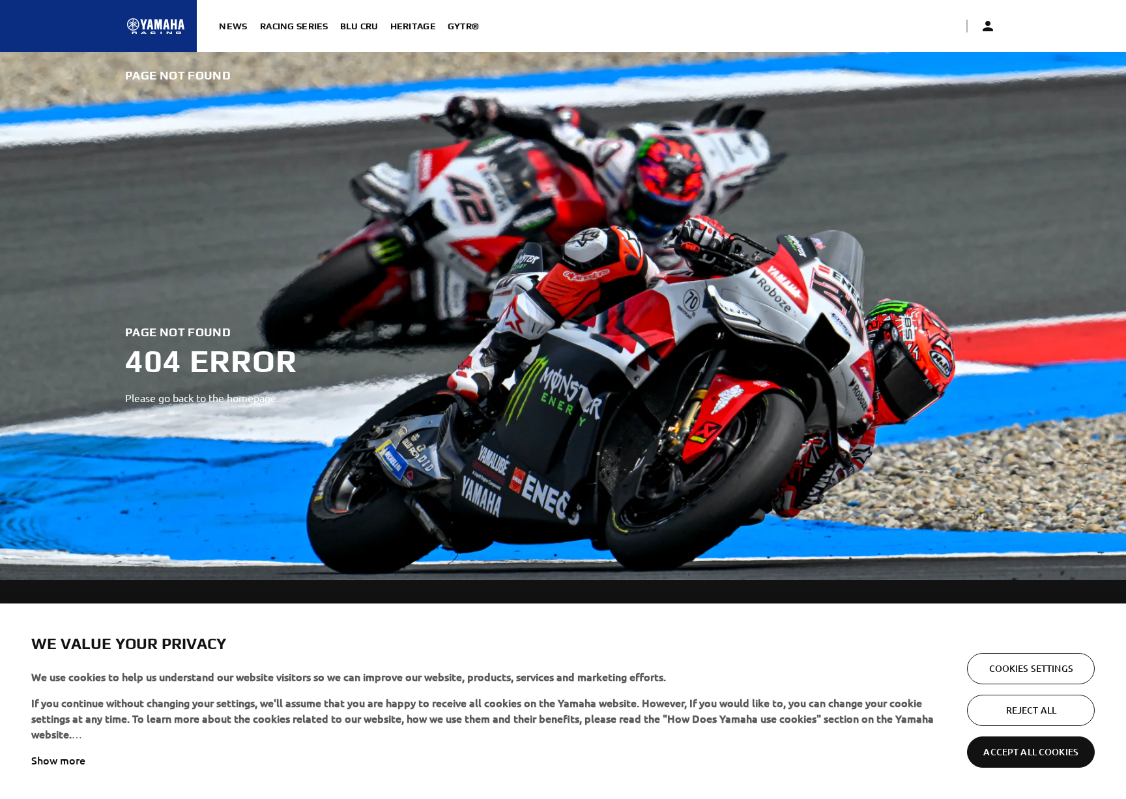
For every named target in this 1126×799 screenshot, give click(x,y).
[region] (563, 701)
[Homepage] (155, 26)
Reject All (1031, 710)
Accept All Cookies (1030, 752)
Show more (58, 760)
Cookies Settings (1031, 668)
